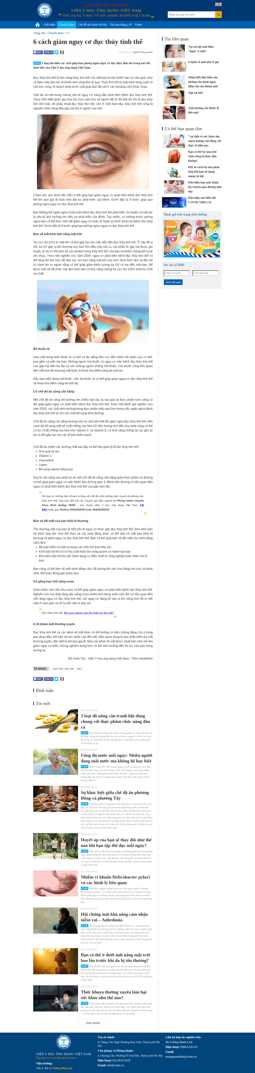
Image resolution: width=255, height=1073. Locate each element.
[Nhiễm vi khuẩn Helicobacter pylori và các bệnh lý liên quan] (55, 883)
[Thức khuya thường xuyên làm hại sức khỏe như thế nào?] (55, 998)
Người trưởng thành (143, 52)
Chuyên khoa (66, 24)
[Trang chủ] (37, 24)
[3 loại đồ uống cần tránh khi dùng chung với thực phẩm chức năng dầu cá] (55, 722)
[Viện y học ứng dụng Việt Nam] (63, 1042)
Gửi (39, 52)
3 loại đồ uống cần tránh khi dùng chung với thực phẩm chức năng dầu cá (115, 721)
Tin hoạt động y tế (120, 24)
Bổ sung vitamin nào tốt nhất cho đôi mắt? (89, 612)
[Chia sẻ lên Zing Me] (62, 52)
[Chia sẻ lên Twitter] (56, 52)
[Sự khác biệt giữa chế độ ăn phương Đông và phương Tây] (55, 799)
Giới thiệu (49, 24)
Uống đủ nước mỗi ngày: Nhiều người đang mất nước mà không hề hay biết (116, 758)
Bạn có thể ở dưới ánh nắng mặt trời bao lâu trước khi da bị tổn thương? (115, 957)
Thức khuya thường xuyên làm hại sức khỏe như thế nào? (114, 995)
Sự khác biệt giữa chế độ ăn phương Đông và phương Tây (115, 795)
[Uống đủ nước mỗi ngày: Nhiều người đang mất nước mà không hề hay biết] (55, 762)
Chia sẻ (49, 52)
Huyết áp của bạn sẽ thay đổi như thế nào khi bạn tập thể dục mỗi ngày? (116, 842)
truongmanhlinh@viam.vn (181, 1056)
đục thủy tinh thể (63, 669)
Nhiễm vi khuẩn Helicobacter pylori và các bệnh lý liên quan (115, 880)
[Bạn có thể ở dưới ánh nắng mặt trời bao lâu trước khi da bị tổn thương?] (55, 961)
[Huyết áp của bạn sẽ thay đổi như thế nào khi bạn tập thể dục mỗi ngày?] (55, 846)
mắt (79, 669)
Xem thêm (93, 1023)
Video (138, 24)
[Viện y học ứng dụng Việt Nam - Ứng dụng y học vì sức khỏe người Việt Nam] (44, 10)
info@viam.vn (115, 1065)
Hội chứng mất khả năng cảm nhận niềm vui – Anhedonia (114, 917)
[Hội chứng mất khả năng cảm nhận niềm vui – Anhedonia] (55, 921)
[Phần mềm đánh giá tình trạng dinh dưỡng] (192, 238)
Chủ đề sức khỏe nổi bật (92, 24)
